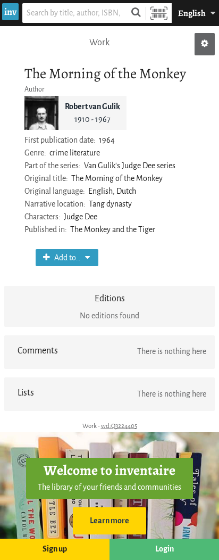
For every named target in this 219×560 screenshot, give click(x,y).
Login (164, 549)
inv (10, 11)
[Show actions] (205, 44)
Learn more (109, 521)
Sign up (55, 549)
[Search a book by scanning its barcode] (159, 13)
